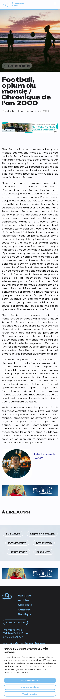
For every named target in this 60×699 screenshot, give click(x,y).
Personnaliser (30, 687)
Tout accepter (30, 680)
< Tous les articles (17, 65)
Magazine (25, 604)
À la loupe (13, 534)
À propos (24, 595)
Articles (24, 600)
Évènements (17, 543)
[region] (30, 671)
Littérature (18, 552)
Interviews (44, 543)
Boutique (24, 614)
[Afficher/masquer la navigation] (55, 4)
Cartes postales (42, 534)
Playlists (43, 552)
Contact (24, 609)
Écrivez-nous (15, 622)
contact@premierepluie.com (24, 643)
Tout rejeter (30, 694)
